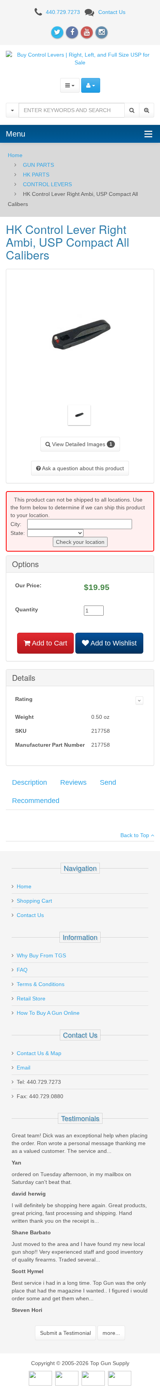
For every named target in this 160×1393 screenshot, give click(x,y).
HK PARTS (36, 174)
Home (15, 155)
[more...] (139, 700)
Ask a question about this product (82, 468)
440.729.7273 (63, 12)
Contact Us (111, 12)
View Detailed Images (81, 444)
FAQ (22, 970)
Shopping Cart (34, 901)
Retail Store (31, 998)
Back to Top (135, 835)
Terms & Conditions (40, 984)
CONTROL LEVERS (47, 184)
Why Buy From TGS (41, 955)
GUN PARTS (38, 165)
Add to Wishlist (113, 643)
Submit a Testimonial (65, 1333)
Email (23, 1067)
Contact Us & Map (39, 1053)
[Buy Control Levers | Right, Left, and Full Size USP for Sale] (80, 58)
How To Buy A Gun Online (48, 1013)
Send (108, 782)
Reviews (73, 782)
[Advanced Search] (146, 110)
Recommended (35, 801)
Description (29, 782)
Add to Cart (48, 643)
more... (111, 1333)
